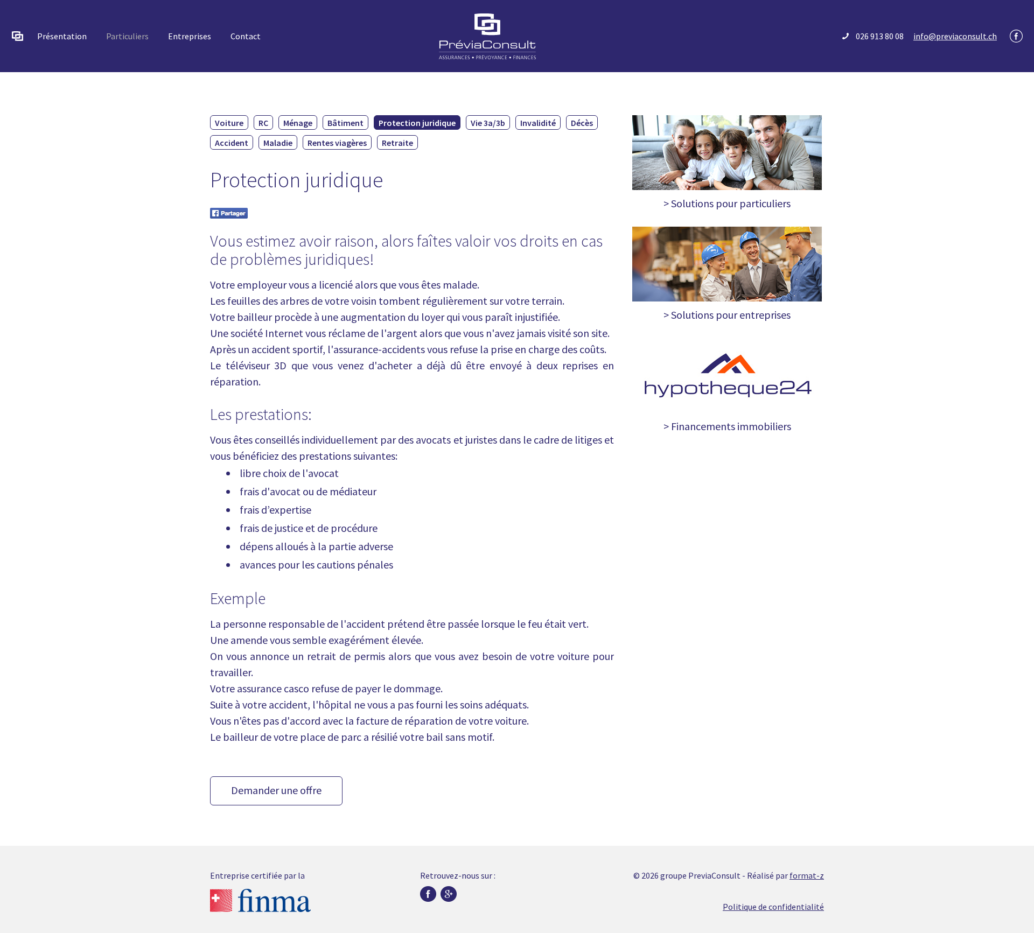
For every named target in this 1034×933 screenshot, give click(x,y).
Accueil (17, 36)
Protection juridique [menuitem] (417, 122)
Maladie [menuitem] (277, 142)
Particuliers (127, 36)
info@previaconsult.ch (955, 36)
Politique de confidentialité (773, 906)
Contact (245, 36)
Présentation (62, 36)
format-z (807, 875)
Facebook (1016, 36)
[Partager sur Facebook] (229, 212)
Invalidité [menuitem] (538, 122)
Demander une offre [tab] (276, 790)
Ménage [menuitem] (297, 122)
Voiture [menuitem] (229, 122)
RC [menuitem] (263, 122)
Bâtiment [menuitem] (345, 122)
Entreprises (189, 36)
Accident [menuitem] (231, 142)
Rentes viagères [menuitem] (337, 142)
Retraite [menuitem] (397, 142)
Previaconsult (487, 36)
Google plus (449, 894)
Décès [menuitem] (582, 122)
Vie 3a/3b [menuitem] (488, 122)
